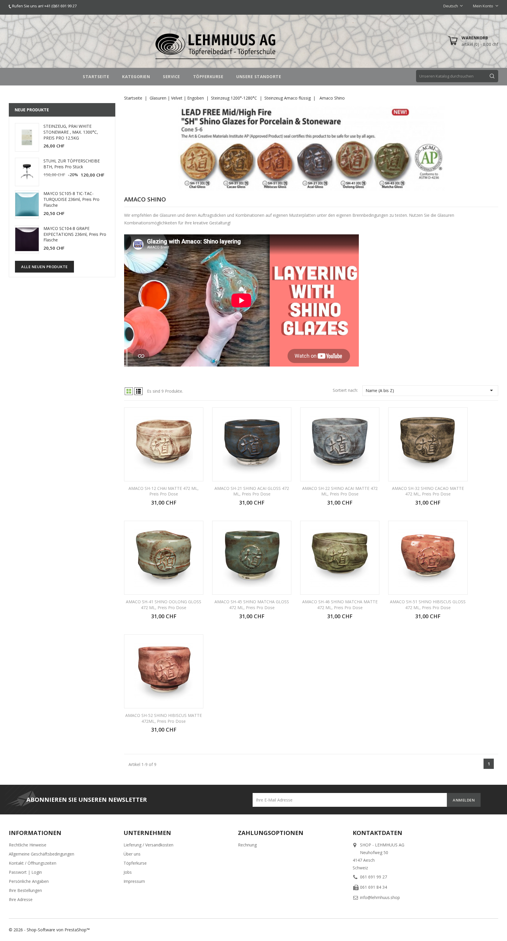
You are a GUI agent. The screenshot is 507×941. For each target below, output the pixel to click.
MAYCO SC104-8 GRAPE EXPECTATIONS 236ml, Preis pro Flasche (74, 234)
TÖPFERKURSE (208, 76)
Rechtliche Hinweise (27, 845)
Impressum (134, 881)
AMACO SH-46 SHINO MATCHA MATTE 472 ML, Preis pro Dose (340, 604)
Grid (129, 391)
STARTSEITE (96, 76)
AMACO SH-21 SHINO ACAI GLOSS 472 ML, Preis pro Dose (251, 491)
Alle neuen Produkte (44, 266)
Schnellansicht (195, 416)
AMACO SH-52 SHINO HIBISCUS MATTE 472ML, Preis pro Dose (163, 718)
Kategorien (136, 76)
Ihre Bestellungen (25, 890)
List (138, 391)
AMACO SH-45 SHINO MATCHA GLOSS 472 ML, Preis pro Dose (251, 604)
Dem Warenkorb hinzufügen (163, 505)
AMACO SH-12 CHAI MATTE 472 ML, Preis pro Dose (164, 491)
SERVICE (171, 76)
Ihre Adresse (21, 899)
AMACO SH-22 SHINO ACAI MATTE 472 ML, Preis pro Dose (340, 491)
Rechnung (247, 845)
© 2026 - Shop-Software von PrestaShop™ (49, 929)
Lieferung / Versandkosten (148, 845)
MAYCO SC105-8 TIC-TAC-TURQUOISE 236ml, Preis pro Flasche (71, 199)
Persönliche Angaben (29, 881)
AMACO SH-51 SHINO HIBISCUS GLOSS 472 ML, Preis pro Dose (428, 604)
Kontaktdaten (377, 833)
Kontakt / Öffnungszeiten (32, 863)
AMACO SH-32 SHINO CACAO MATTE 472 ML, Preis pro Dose (428, 491)
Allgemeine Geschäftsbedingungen (41, 854)
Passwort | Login (25, 872)
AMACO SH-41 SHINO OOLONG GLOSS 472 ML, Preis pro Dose (163, 604)
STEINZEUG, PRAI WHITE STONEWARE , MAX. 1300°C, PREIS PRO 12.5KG (70, 132)
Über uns (132, 854)
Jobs (128, 872)
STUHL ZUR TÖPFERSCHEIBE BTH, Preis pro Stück (71, 163)
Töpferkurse (135, 863)
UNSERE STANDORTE (258, 76)
